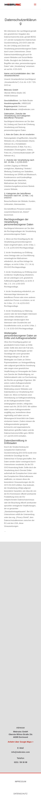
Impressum (20, 782)
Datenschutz (20, 794)
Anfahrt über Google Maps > (20, 742)
